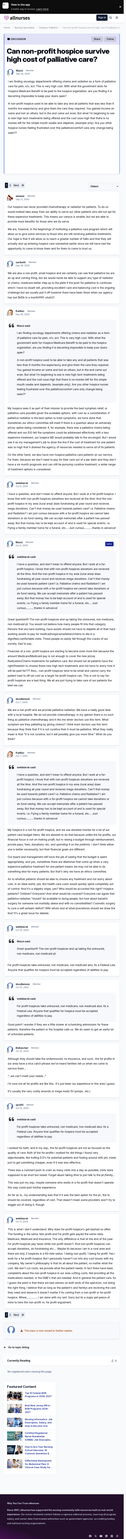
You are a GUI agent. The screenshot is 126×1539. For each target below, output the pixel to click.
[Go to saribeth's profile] (10, 264)
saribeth (21, 262)
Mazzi (19, 70)
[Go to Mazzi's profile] (10, 72)
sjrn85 (20, 1104)
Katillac (20, 311)
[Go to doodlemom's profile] (10, 700)
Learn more (7, 6)
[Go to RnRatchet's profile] (10, 1049)
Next (16, 185)
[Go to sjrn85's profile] (10, 1106)
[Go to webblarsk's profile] (10, 485)
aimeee (20, 196)
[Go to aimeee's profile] (10, 197)
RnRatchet (22, 1047)
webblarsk (22, 483)
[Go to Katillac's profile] (10, 312)
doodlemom (23, 698)
